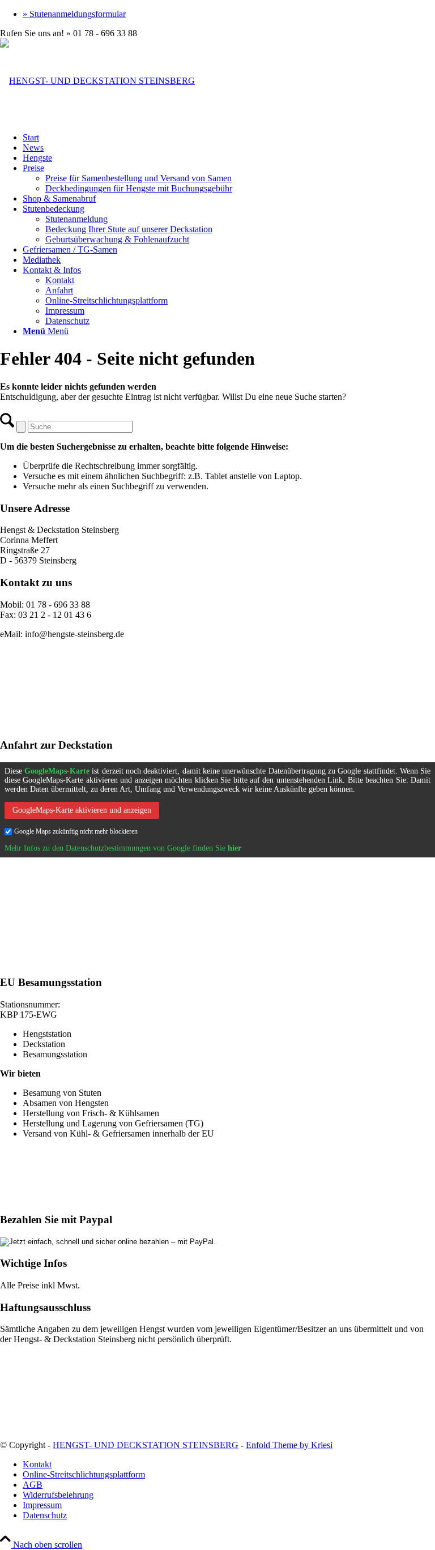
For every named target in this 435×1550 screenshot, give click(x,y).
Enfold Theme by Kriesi (289, 1445)
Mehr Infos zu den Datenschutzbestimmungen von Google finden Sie (123, 848)
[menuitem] (229, 14)
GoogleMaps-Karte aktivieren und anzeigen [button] (81, 810)
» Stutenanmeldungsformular (74, 14)
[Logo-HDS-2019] (97, 81)
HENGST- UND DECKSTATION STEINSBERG (145, 1445)
